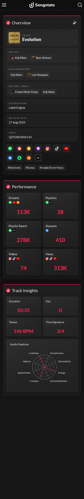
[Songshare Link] (74, 22)
